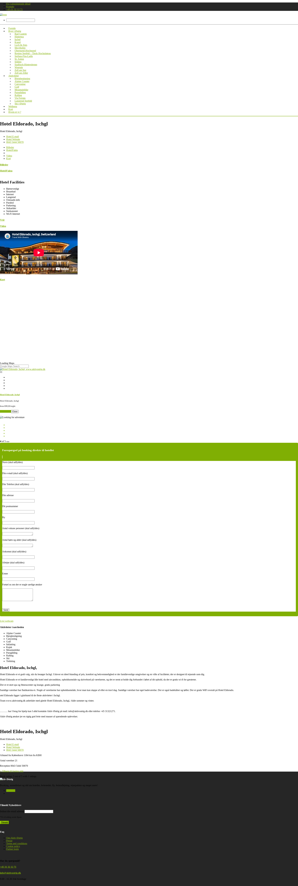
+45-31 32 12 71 (14, 9)
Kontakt (10, 6)
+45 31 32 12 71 (8, 867)
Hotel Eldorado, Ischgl (10, 394)
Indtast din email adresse (12, 811)
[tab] (10, 147)
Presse (9, 840)
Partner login (12, 849)
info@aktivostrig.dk (10, 873)
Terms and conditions (16, 843)
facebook (10, 790)
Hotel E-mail (12, 136)
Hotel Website (13, 139)
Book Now (5, 411)
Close (14, 411)
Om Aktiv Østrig (14, 838)
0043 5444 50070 (15, 142)
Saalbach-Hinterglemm (26, 64)
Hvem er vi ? (14, 112)
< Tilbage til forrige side (11, 771)
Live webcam (6, 621)
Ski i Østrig (20, 103)
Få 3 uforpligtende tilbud (18, 3)
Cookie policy (13, 846)
